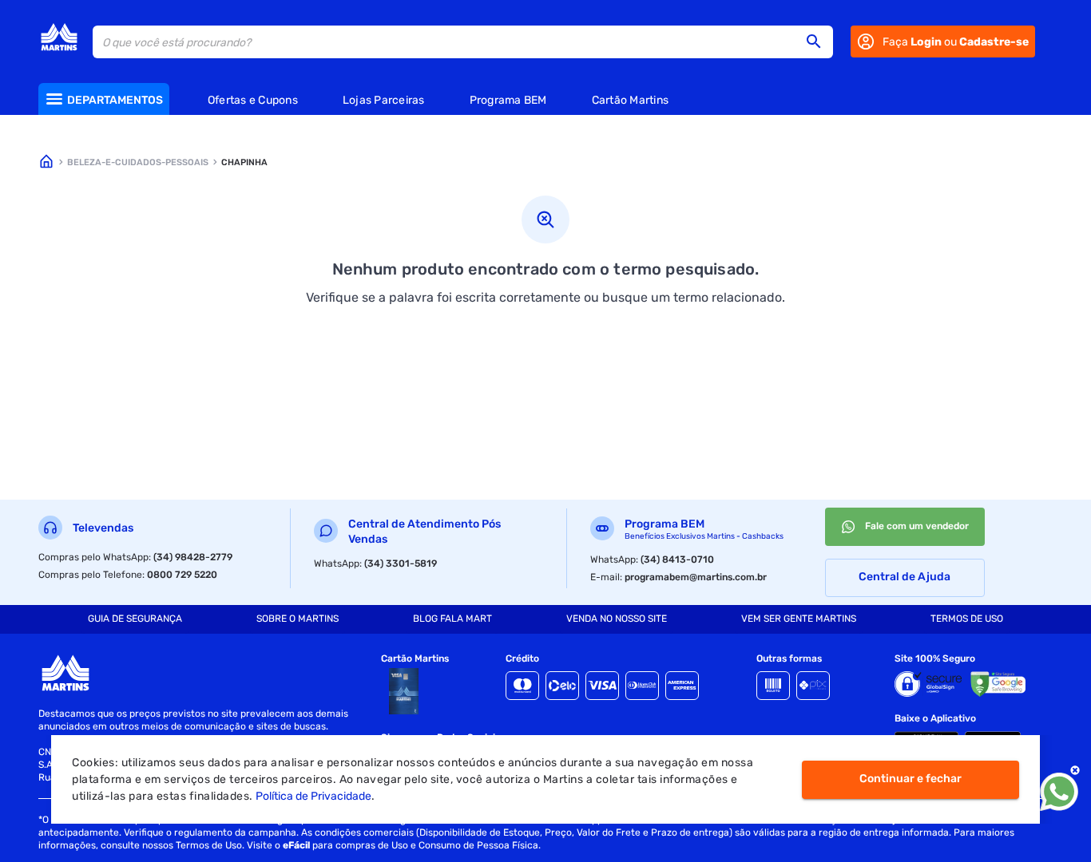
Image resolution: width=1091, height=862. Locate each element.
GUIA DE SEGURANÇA (135, 618)
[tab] (134, 619)
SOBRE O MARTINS (297, 618)
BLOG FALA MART (452, 618)
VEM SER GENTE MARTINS (798, 618)
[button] (818, 41)
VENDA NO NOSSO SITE (616, 618)
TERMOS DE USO (966, 618)
